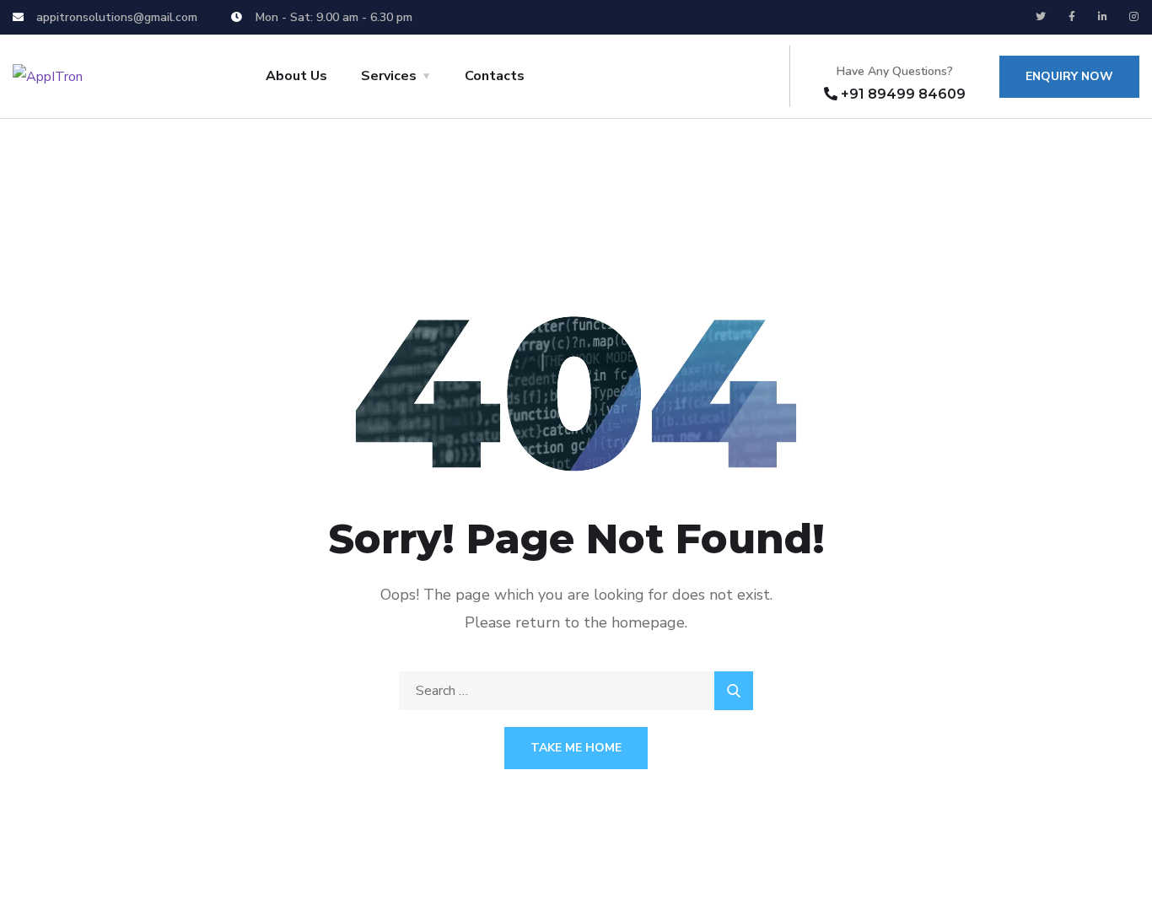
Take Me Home (576, 748)
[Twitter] (1041, 17)
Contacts (495, 76)
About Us (296, 76)
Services (389, 76)
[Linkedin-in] (1103, 17)
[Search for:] (576, 690)
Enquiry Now (1069, 76)
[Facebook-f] (1072, 17)
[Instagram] (1134, 17)
